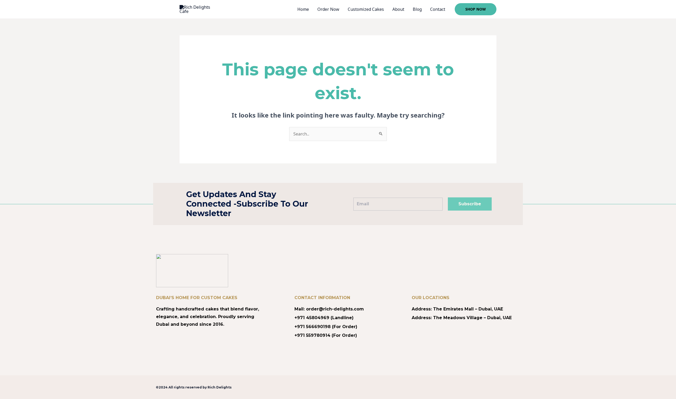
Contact (437, 9)
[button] (475, 9)
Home (303, 9)
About (398, 9)
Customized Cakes (366, 9)
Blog (417, 9)
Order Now (328, 9)
